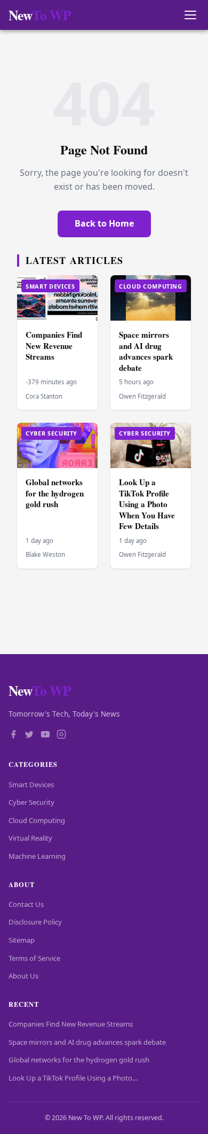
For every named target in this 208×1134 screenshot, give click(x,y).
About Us (23, 976)
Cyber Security (31, 802)
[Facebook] (13, 735)
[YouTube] (45, 735)
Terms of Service (34, 958)
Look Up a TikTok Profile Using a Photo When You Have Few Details (147, 504)
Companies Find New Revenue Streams (54, 345)
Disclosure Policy (35, 922)
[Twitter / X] (29, 735)
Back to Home (104, 223)
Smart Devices (31, 784)
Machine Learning (37, 856)
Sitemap (22, 940)
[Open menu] (190, 15)
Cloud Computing (37, 820)
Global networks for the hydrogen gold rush (55, 493)
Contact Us (26, 904)
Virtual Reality (30, 838)
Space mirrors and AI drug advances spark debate (146, 351)
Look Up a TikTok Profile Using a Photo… (73, 1078)
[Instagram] (61, 735)
